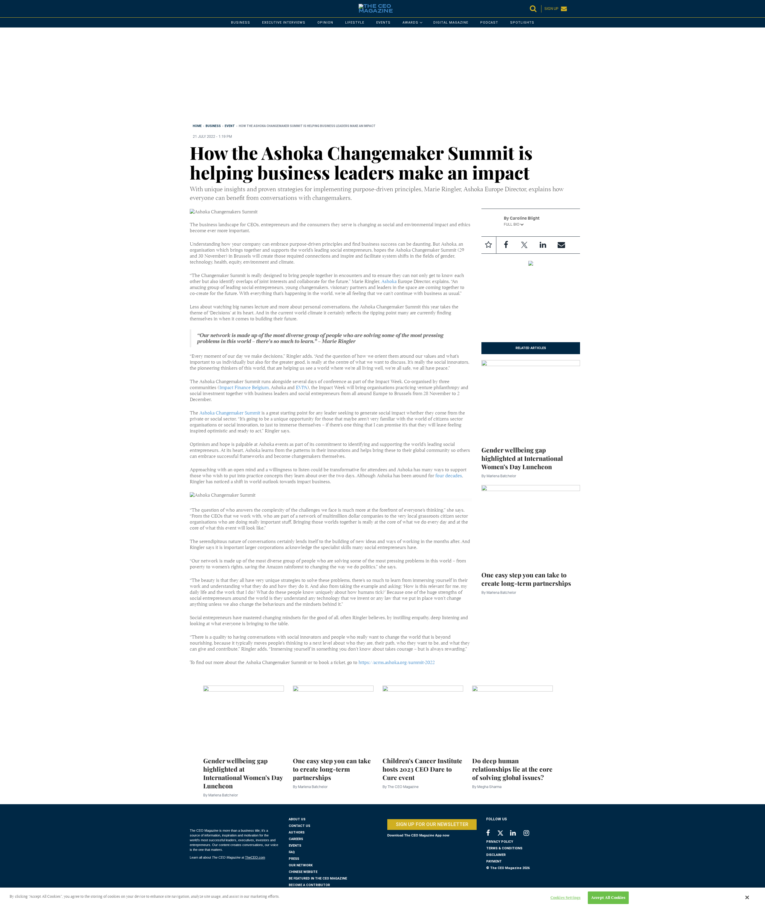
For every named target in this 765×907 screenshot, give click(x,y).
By (498, 476)
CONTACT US (299, 826)
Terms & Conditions (504, 848)
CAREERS (296, 839)
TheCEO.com (255, 857)
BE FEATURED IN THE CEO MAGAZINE (318, 878)
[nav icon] (193, 8)
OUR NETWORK (301, 865)
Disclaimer (496, 855)
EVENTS (295, 846)
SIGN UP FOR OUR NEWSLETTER (432, 824)
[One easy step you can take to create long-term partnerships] (530, 524)
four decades (448, 476)
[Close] (747, 897)
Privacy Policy (499, 842)
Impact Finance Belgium (244, 388)
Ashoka (389, 282)
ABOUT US (297, 819)
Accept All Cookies (608, 897)
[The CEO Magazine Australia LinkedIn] (517, 834)
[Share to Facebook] (506, 245)
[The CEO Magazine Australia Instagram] (530, 834)
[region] (369, 76)
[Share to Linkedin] (543, 245)
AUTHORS (297, 832)
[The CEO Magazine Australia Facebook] (491, 834)
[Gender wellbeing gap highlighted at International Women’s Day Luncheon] (530, 399)
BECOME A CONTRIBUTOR (309, 885)
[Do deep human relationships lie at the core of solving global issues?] (512, 718)
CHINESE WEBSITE (303, 872)
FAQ (292, 852)
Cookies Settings (565, 897)
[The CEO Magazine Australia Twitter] (503, 834)
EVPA (301, 388)
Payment (494, 861)
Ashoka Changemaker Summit (229, 413)
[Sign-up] (561, 245)
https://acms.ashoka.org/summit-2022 (397, 663)
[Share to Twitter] (524, 245)
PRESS (294, 859)
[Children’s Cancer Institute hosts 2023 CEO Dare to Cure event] (422, 718)
